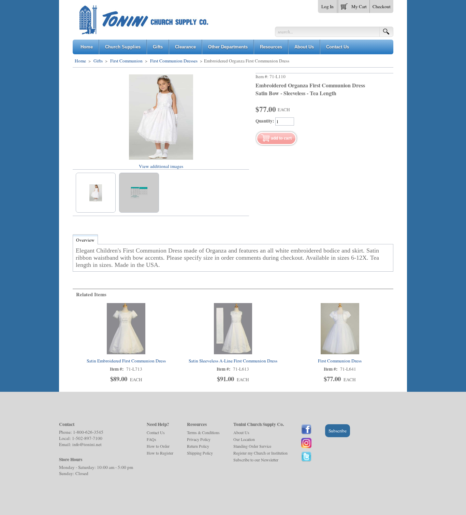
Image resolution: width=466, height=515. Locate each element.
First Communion (126, 61)
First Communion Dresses (174, 61)
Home (80, 61)
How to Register (160, 453)
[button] (353, 5)
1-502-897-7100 (87, 438)
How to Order (158, 446)
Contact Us (156, 432)
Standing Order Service (252, 446)
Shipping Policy (200, 453)
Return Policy (198, 446)
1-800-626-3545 (88, 432)
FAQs (151, 439)
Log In (327, 6)
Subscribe (338, 431)
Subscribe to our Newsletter (255, 459)
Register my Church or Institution (260, 453)
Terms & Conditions (203, 432)
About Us (241, 432)
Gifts (98, 61)
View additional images (161, 166)
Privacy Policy (198, 439)
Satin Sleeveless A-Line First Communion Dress (233, 361)
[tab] (85, 240)
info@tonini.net (87, 444)
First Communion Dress (340, 361)
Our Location (244, 439)
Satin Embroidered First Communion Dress (126, 361)
